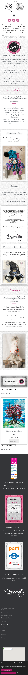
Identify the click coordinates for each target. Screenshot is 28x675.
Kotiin (23, 28)
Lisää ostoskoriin (14, 441)
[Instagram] (13, 20)
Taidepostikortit (20, 26)
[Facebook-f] (9, 20)
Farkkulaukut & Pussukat (10, 30)
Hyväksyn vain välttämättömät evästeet (9, 672)
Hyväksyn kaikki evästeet (6, 670)
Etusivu (4, 25)
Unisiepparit (16, 28)
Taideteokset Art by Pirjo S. (17, 25)
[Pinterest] (17, 20)
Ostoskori (8, 32)
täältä (2, 667)
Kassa (21, 32)
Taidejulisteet (7, 26)
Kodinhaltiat (6, 28)
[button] (14, 15)
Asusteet (22, 30)
